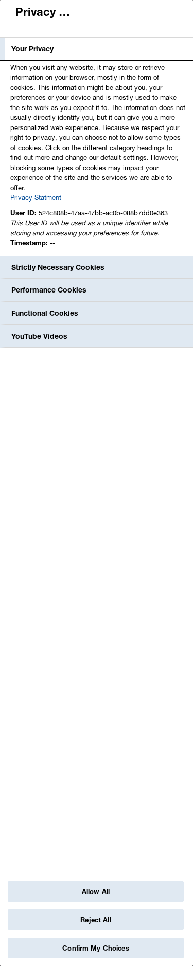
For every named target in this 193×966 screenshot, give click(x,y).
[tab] (96, 49)
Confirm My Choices (95, 948)
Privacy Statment (35, 197)
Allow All (96, 891)
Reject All (95, 920)
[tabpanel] (97, 158)
